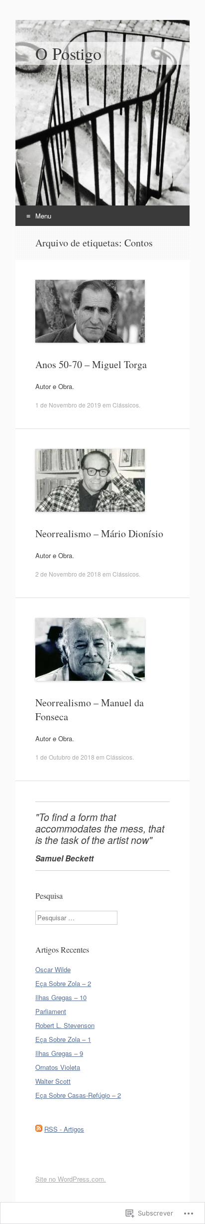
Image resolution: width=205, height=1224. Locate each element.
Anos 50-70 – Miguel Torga (91, 364)
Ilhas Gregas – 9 (59, 1053)
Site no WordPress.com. (70, 1179)
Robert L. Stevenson (65, 1025)
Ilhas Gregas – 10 (61, 997)
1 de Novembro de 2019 (68, 405)
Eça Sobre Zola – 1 (63, 1039)
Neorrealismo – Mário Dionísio (99, 533)
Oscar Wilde (53, 969)
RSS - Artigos (64, 1129)
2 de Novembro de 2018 (68, 574)
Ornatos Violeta (57, 1067)
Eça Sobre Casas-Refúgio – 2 (78, 1095)
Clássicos (125, 405)
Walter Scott (53, 1081)
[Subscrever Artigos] (38, 1129)
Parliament (50, 1011)
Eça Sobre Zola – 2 (63, 983)
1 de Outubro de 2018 (65, 757)
